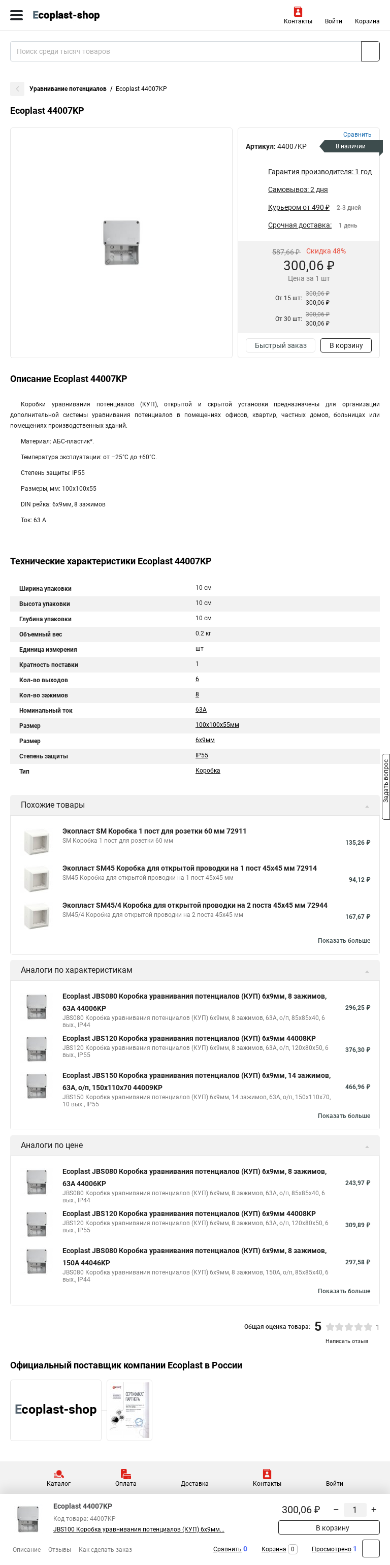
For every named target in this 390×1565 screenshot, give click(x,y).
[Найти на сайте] (370, 51)
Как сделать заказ (105, 1549)
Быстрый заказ (281, 345)
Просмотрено (331, 1549)
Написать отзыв (347, 1341)
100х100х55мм (217, 724)
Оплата (126, 1483)
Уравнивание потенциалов (68, 88)
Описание (27, 1549)
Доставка (195, 1483)
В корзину (346, 345)
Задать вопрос (385, 781)
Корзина (367, 21)
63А (201, 709)
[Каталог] (16, 15)
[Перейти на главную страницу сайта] (76, 15)
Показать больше (344, 940)
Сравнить (227, 1549)
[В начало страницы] (371, 1548)
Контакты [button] (298, 21)
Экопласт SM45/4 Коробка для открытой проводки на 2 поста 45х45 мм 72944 (195, 905)
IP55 (202, 755)
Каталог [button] (59, 1483)
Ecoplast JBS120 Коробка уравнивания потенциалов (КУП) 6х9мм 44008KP (189, 1038)
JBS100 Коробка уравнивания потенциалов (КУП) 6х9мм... (138, 1529)
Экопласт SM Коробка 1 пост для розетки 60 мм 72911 (154, 831)
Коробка (208, 770)
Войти (333, 21)
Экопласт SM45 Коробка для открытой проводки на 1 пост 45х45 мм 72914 (189, 868)
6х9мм (205, 740)
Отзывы (59, 1549)
